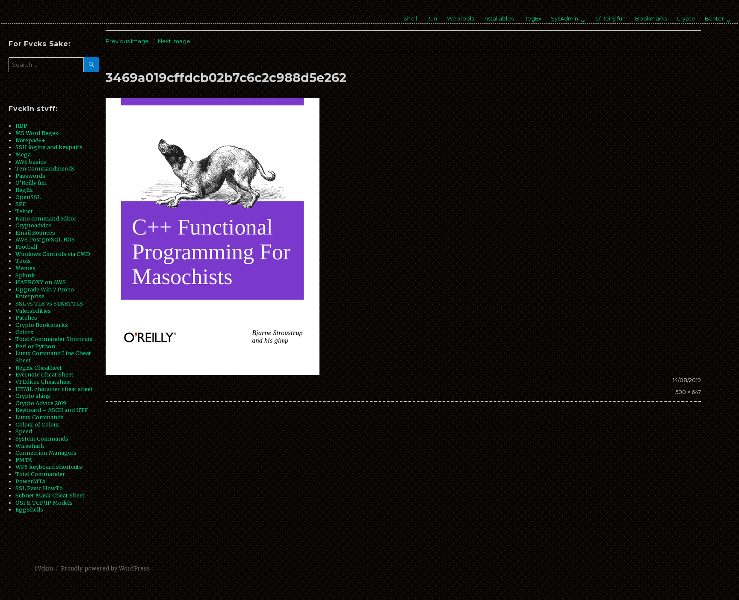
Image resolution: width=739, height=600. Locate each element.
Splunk (25, 275)
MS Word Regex (37, 132)
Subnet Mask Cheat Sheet (50, 495)
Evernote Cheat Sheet (44, 374)
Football (26, 246)
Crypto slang (33, 395)
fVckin (44, 568)
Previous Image (127, 41)
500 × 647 (688, 391)
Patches (26, 317)
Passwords (30, 175)
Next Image (174, 41)
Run (431, 18)
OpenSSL (28, 197)
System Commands (41, 438)
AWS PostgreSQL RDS (45, 239)
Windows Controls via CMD (52, 253)
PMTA (23, 459)
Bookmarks (651, 18)
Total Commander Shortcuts (54, 338)
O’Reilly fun (610, 18)
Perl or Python (35, 346)
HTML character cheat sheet (54, 388)
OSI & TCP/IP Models (44, 502)
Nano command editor (46, 218)
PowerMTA (30, 481)
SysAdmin (564, 18)
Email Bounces (35, 232)
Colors (24, 332)
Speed (23, 431)
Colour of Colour (37, 424)
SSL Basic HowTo (39, 488)
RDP (21, 125)
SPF (20, 203)
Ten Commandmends (45, 168)
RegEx (532, 18)
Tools (23, 260)
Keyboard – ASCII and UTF (51, 409)
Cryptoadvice (33, 225)
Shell (410, 18)
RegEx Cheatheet (38, 367)
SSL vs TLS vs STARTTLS (49, 303)
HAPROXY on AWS (40, 282)
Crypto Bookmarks (41, 324)
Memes (25, 268)
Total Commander (40, 474)
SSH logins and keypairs (49, 147)
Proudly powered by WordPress (105, 568)
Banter (714, 18)
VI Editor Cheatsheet (43, 381)
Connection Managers (46, 452)
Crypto (686, 18)
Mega (23, 154)
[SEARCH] (91, 64)
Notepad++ (30, 140)
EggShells (29, 509)
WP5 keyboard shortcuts (48, 466)
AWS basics (30, 161)
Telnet (24, 211)
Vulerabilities (33, 310)
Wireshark (29, 445)
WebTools (460, 18)
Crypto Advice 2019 (40, 403)
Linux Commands (39, 417)
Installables (498, 18)
